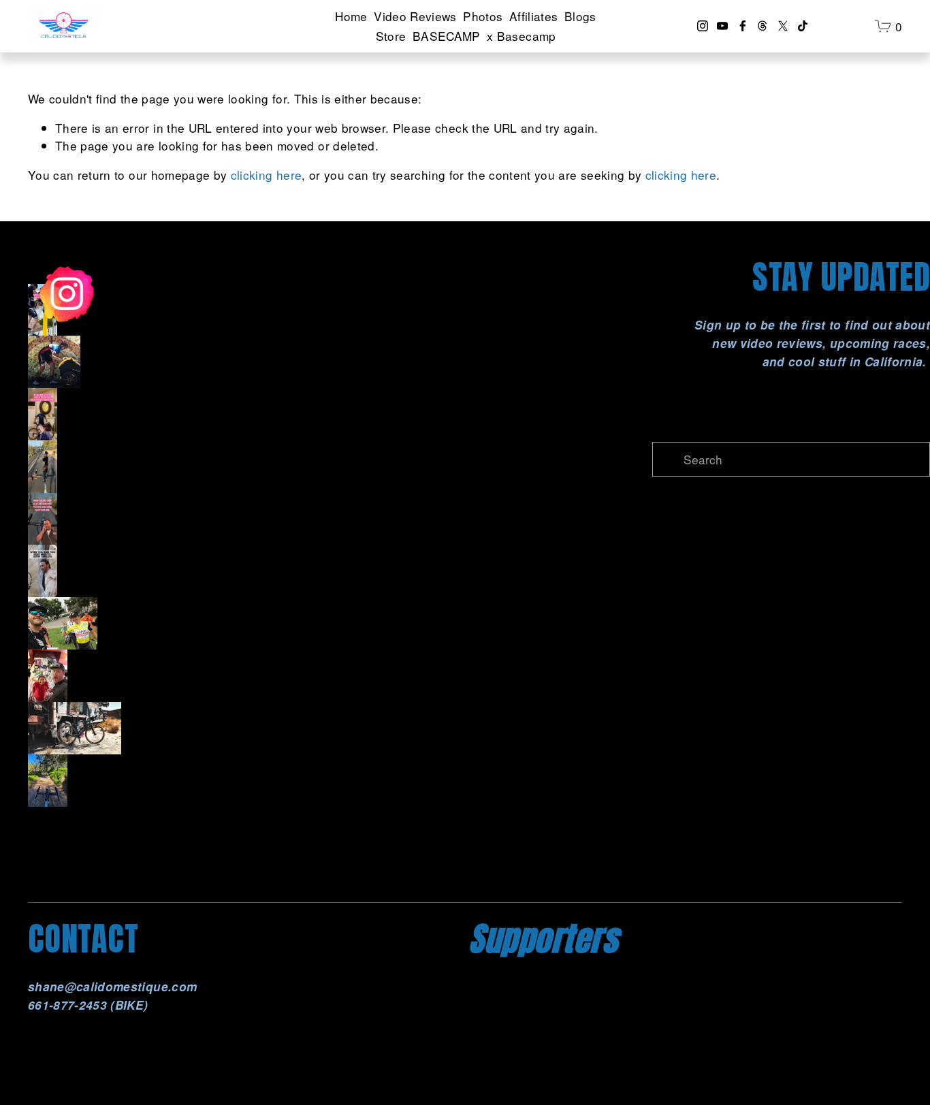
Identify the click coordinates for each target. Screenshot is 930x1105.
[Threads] (762, 26)
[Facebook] (743, 26)
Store (391, 35)
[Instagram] (702, 26)
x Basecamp (521, 35)
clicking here (266, 174)
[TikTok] (802, 26)
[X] (783, 26)
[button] (226, 310)
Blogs (580, 16)
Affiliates (533, 16)
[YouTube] (722, 26)
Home (351, 16)
